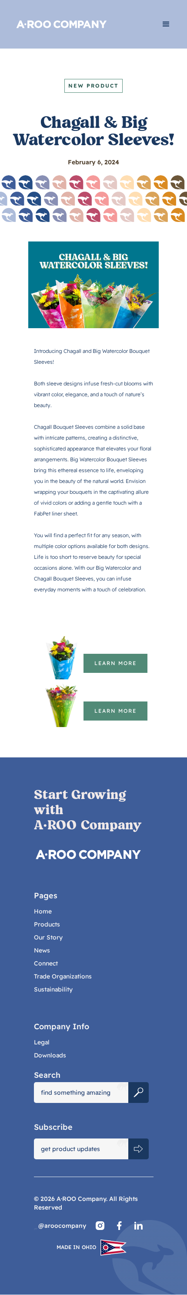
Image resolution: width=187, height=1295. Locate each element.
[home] (77, 24)
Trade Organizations (63, 976)
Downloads (50, 1055)
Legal (42, 1042)
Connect (46, 963)
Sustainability (53, 989)
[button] (166, 24)
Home (43, 911)
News (42, 950)
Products (47, 924)
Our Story (48, 937)
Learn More (115, 663)
